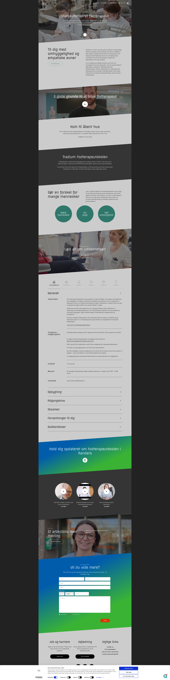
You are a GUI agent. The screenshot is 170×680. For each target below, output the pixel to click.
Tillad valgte (128, 672)
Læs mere (63, 506)
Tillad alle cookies (129, 668)
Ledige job (60, 656)
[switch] (69, 677)
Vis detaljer (99, 677)
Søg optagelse (55, 63)
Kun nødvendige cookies (128, 676)
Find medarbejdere (110, 649)
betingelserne (69, 614)
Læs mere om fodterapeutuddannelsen (78, 325)
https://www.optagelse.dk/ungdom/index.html (80, 341)
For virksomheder (112, 3)
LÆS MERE (88, 532)
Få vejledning (85, 656)
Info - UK (120, 3)
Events (97, 3)
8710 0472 (79, 162)
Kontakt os (110, 647)
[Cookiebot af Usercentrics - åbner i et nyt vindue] (39, 677)
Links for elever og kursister (110, 652)
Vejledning (103, 3)
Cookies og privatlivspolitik (110, 654)
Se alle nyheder (55, 541)
